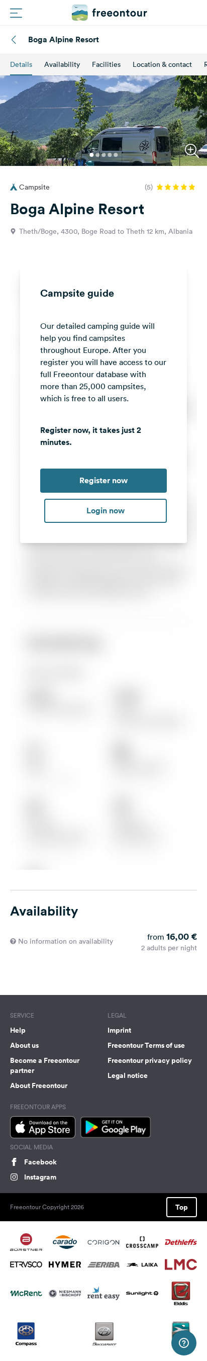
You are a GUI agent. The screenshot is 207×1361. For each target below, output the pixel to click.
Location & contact (162, 64)
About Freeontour (38, 1085)
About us (24, 1045)
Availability (62, 64)
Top (181, 1207)
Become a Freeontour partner (44, 1065)
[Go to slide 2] (97, 155)
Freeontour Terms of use (146, 1045)
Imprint (119, 1030)
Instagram (40, 1177)
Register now (103, 480)
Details (21, 64)
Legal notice (128, 1075)
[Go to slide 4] (110, 155)
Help (18, 1030)
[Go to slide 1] (91, 155)
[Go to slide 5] (116, 155)
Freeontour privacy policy (150, 1060)
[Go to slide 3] (103, 155)
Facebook (40, 1162)
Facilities (106, 64)
